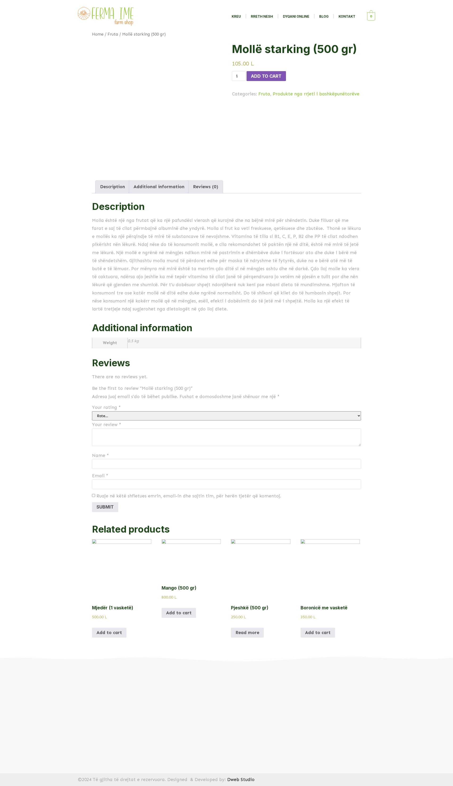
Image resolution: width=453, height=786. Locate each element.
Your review (106, 424)
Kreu (236, 16)
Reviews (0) (205, 186)
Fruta (113, 34)
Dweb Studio (241, 779)
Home (98, 34)
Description (112, 186)
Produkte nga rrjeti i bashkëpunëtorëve (316, 94)
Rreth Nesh (262, 16)
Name (100, 455)
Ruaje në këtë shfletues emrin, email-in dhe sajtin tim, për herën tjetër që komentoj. (188, 496)
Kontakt (347, 16)
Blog (324, 16)
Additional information (159, 186)
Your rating (106, 407)
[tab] (112, 186)
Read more (247, 632)
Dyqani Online (296, 16)
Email (100, 475)
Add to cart (266, 76)
